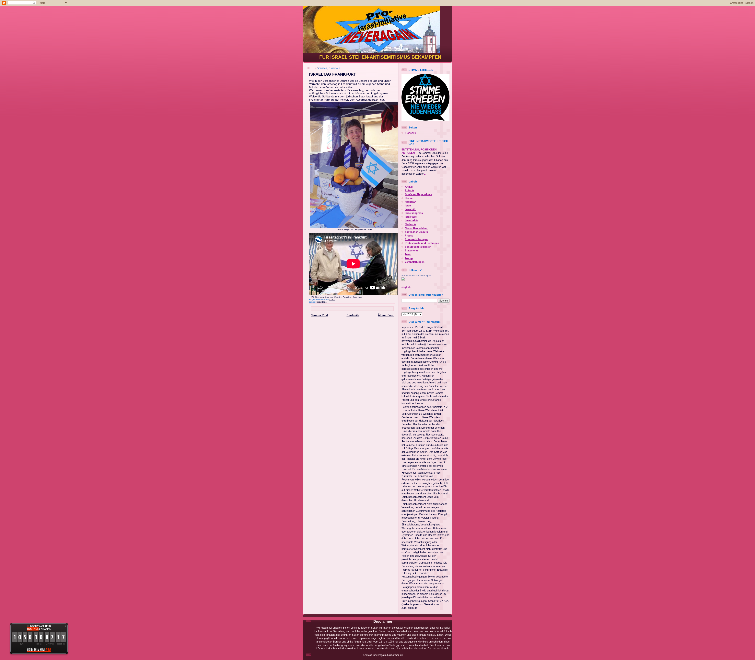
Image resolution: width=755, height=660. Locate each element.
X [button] (65, 626)
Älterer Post (386, 315)
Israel (408, 205)
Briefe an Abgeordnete (418, 194)
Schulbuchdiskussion (418, 247)
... (425, 173)
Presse (409, 235)
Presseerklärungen (416, 239)
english (406, 287)
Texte (408, 254)
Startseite (353, 315)
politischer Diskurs (416, 232)
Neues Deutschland (416, 228)
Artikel (409, 186)
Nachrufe (410, 224)
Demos (409, 198)
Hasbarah (410, 202)
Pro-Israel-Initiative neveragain (416, 275)
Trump (409, 258)
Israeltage (322, 302)
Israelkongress (414, 213)
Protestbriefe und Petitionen (422, 243)
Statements (411, 250)
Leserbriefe (411, 220)
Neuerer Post (319, 315)
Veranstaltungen (414, 262)
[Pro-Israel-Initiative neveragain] (403, 279)
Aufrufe (409, 190)
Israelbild (410, 209)
